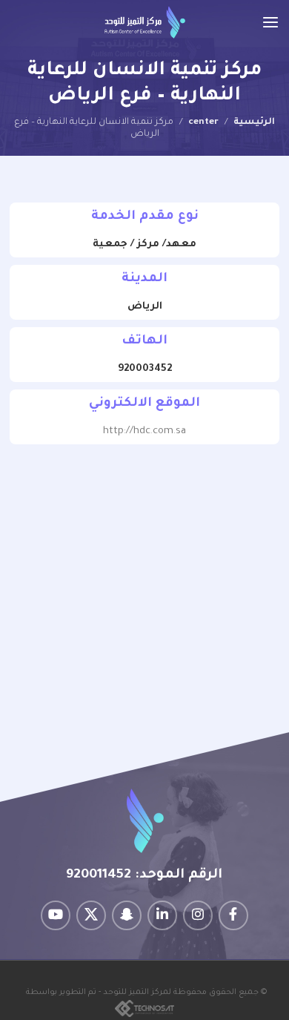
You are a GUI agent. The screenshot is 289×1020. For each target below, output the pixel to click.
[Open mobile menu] (270, 22)
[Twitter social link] (91, 915)
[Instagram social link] (198, 915)
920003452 (145, 369)
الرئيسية (254, 122)
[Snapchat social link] (127, 915)
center (203, 122)
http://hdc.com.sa (144, 431)
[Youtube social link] (55, 915)
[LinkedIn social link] (162, 915)
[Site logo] (145, 22)
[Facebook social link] (233, 915)
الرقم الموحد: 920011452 (144, 875)
